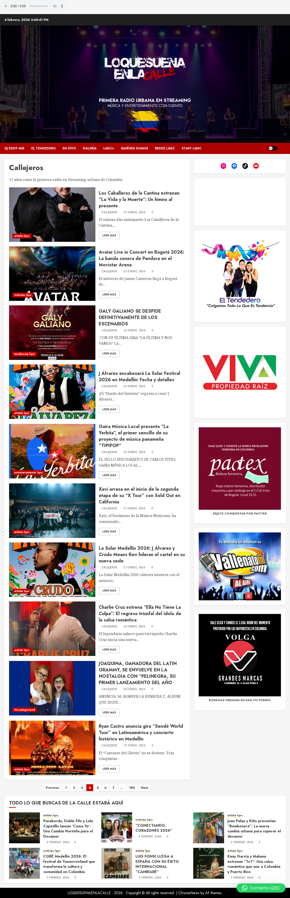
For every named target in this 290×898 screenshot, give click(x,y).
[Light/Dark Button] (273, 148)
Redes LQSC (165, 148)
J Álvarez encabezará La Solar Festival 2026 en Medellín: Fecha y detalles (139, 376)
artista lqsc (21, 236)
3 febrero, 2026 (57, 878)
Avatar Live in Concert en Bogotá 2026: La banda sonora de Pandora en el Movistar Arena (141, 258)
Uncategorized (24, 710)
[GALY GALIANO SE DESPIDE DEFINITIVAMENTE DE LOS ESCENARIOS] (52, 332)
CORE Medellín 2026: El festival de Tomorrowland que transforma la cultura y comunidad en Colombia (69, 864)
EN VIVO (69, 148)
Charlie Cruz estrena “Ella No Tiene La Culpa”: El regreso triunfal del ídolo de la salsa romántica (140, 613)
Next (144, 787)
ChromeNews (188, 893)
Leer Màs (109, 235)
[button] (261, 888)
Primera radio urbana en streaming (145, 100)
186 (132, 787)
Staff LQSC (191, 148)
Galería (90, 148)
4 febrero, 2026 (57, 842)
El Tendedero (43, 148)
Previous (52, 787)
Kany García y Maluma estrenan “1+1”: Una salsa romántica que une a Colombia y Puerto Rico (253, 864)
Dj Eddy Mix (14, 148)
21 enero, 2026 (134, 508)
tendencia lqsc (24, 354)
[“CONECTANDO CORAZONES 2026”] (116, 827)
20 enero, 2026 (134, 626)
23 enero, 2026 (134, 212)
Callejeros (109, 212)
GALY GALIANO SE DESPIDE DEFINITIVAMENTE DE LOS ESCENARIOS (130, 317)
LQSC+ (108, 148)
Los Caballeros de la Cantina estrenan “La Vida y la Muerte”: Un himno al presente (139, 199)
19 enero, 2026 (134, 745)
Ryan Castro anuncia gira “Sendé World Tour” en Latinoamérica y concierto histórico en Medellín (141, 732)
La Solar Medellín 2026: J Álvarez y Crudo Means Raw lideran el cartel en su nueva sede (142, 554)
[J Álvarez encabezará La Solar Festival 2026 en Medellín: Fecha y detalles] (52, 391)
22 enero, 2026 (134, 330)
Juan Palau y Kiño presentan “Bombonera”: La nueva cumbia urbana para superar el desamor (254, 828)
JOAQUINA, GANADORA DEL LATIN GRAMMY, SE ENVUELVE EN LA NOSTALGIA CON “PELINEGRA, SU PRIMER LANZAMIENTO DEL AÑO (138, 673)
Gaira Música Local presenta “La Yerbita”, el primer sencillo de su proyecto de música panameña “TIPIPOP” (134, 436)
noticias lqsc (22, 295)
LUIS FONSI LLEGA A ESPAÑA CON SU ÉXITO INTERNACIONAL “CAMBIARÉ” (157, 864)
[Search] (282, 148)
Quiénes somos (134, 148)
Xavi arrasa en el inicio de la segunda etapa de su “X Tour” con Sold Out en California (139, 495)
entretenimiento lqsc (28, 472)
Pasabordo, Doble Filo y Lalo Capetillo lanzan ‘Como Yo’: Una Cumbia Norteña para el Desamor (68, 828)
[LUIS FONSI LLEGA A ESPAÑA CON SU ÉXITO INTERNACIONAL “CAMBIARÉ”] (116, 863)
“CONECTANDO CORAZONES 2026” (153, 828)
